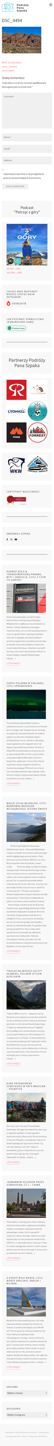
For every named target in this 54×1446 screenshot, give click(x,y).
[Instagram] (11, 539)
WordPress (43, 1436)
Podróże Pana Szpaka (28, 1432)
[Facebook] (7, 539)
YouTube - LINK (14, 272)
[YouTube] (16, 539)
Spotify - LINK (13, 268)
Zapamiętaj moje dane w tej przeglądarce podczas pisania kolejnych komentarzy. (23, 175)
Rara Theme (22, 1436)
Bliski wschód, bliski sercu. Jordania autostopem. (11, 66)
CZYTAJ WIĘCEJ (13, 663)
